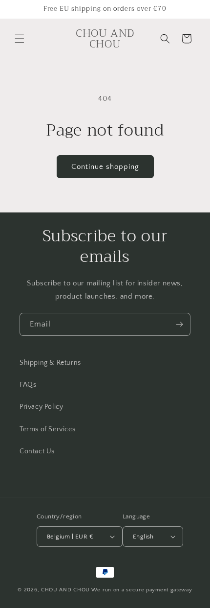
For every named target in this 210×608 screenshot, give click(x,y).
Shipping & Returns (50, 363)
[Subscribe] (179, 324)
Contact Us (37, 451)
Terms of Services (47, 429)
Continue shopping (105, 167)
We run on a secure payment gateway (141, 590)
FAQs (28, 385)
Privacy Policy (41, 407)
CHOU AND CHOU (65, 590)
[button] (19, 38)
